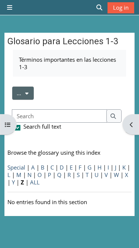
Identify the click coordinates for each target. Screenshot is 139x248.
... (25, 93)
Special (16, 167)
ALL (35, 182)
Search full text (42, 126)
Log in (121, 7)
